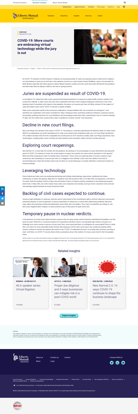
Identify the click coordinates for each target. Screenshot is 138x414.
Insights (76, 16)
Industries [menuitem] (63, 16)
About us (39, 357)
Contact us (111, 7)
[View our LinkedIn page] (117, 363)
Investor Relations (31, 379)
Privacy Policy (75, 379)
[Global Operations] (124, 7)
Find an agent (101, 7)
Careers (67, 357)
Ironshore (91, 7)
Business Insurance (40, 3)
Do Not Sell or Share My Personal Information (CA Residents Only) (54, 385)
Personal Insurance (20, 3)
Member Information (62, 379)
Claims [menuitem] (100, 16)
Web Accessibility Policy (20, 381)
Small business (67, 7)
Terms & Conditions (117, 379)
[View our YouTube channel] (123, 363)
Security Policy (87, 379)
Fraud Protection (17, 379)
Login (118, 7)
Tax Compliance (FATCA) (101, 379)
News (38, 361)
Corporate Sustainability (46, 379)
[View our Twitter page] (112, 363)
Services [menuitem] (88, 16)
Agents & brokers (80, 7)
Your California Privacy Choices (25, 385)
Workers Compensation (37, 381)
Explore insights (69, 315)
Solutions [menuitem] (51, 16)
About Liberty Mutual (60, 3)
